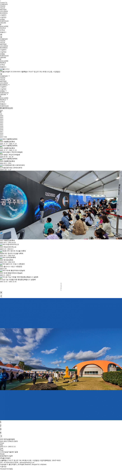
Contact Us (3, 2)
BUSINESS (4, 13)
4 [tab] (0, 432)
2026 (1, 116)
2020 (1, 126)
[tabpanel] (61, 359)
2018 (1, 130)
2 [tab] (0, 425)
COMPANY (4, 4)
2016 (1, 133)
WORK (2, 19)
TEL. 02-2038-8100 (6, 462)
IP (0, 24)
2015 (1, 135)
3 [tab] (0, 429)
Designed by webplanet (39, 464)
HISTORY (3, 9)
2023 (1, 121)
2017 (1, 131)
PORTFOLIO (4, 21)
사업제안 (3, 17)
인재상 (2, 30)
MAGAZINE (4, 26)
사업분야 (3, 15)
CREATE (3, 23)
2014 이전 (3, 137)
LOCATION (4, 11)
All (1, 114)
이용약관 (3, 466)
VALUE (2, 8)
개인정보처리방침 (6, 469)
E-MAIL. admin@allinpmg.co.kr (23, 462)
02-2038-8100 (15, 72)
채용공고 (3, 32)
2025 (1, 117)
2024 (1, 119)
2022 (1, 123)
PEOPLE (3, 28)
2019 (1, 128)
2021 (1, 124)
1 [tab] (0, 422)
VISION (2, 6)
